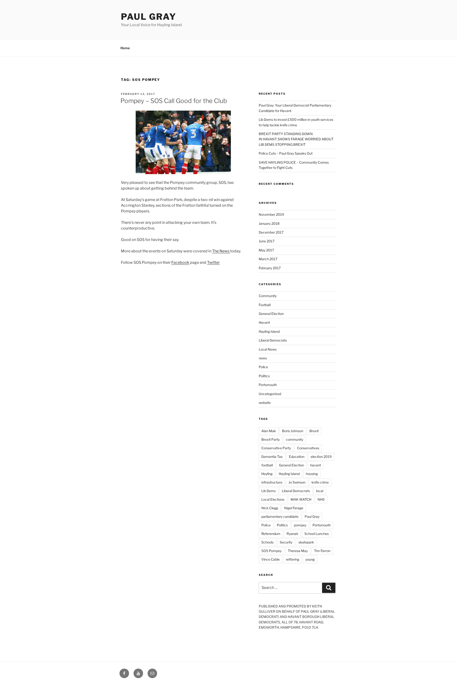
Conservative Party (276, 448)
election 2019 (321, 457)
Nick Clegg (269, 508)
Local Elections (272, 499)
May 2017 (266, 250)
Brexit (314, 431)
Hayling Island (269, 331)
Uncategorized (270, 394)
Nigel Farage (293, 508)
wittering (292, 559)
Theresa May (298, 551)
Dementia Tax (272, 457)
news (263, 358)
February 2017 (270, 268)
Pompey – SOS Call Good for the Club (173, 100)
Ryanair (292, 534)
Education (296, 457)
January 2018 (269, 223)
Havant (264, 322)
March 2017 (268, 259)
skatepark (306, 542)
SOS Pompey (271, 551)
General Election (271, 314)
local (319, 491)
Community (268, 296)
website (265, 403)
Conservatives (308, 448)
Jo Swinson (296, 482)
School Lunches (316, 534)
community (294, 439)
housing (312, 474)
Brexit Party (270, 439)
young (310, 559)
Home (125, 48)
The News (221, 251)
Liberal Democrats (273, 340)
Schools (267, 542)
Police (263, 367)
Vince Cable (270, 559)
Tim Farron (322, 551)
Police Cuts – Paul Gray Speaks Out (286, 153)
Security (286, 542)
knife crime (320, 482)
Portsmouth (268, 385)
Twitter (213, 262)
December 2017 (271, 232)
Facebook (180, 262)
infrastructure (271, 482)
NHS (321, 499)
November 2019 (271, 214)
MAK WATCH (301, 499)
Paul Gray (148, 16)
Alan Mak (268, 431)
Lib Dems (268, 491)
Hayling (267, 474)
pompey (300, 525)
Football (265, 305)
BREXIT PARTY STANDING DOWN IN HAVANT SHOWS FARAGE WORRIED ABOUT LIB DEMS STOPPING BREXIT (296, 139)
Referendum (270, 534)
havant (315, 465)
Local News (268, 349)
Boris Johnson (292, 431)
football (267, 465)
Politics (264, 376)
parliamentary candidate (279, 516)
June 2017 (266, 241)
